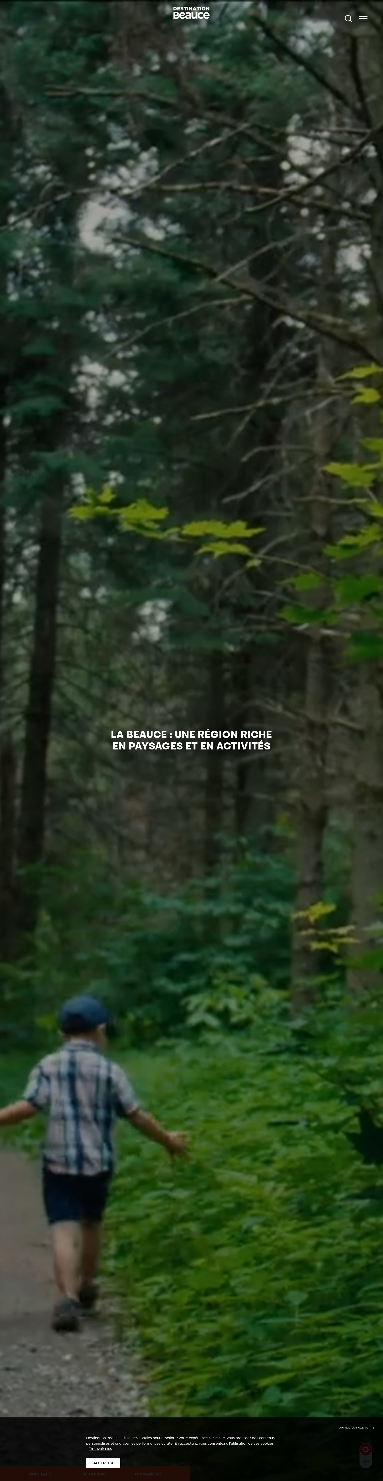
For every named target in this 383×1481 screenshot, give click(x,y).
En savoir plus (100, 1449)
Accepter (103, 1463)
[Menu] (363, 18)
